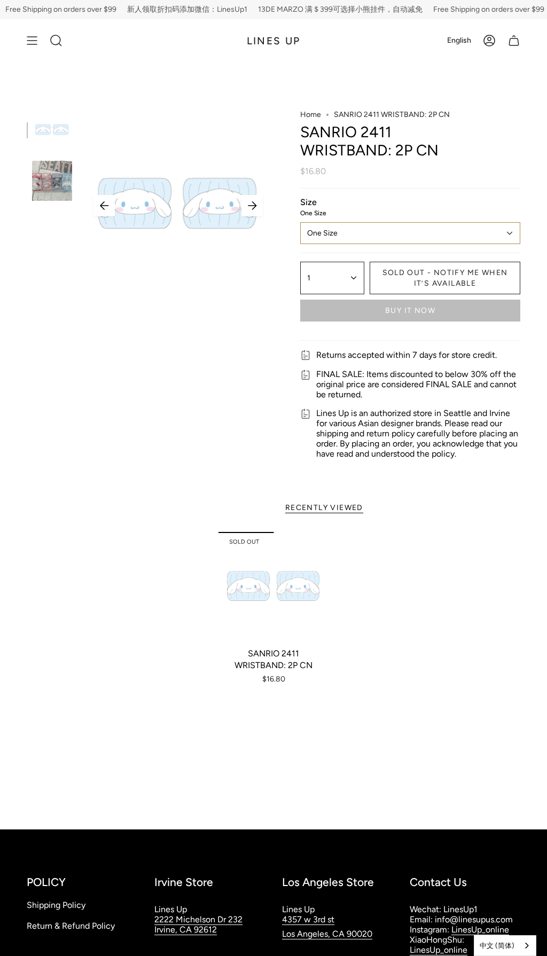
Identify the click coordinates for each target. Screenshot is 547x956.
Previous (104, 205)
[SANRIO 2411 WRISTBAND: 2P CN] (273, 587)
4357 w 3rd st (308, 919)
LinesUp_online (480, 929)
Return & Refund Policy (71, 926)
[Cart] (514, 40)
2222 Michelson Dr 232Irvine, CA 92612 (198, 924)
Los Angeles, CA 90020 (327, 934)
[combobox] (505, 945)
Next (252, 205)
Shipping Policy (56, 905)
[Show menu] (32, 40)
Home (310, 114)
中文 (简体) (497, 946)
